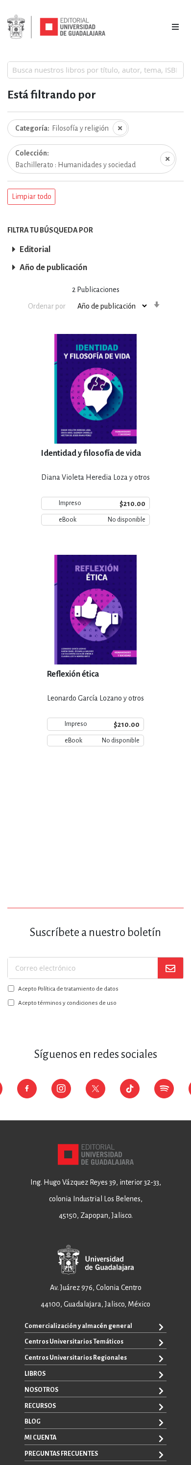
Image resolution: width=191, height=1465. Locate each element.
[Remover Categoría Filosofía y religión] (120, 128)
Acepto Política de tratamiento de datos (68, 989)
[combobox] (95, 70)
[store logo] (56, 27)
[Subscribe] (170, 967)
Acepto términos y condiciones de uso (67, 1003)
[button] (31, 197)
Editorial (35, 249)
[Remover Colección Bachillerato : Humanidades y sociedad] (167, 159)
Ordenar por (47, 306)
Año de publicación (53, 267)
